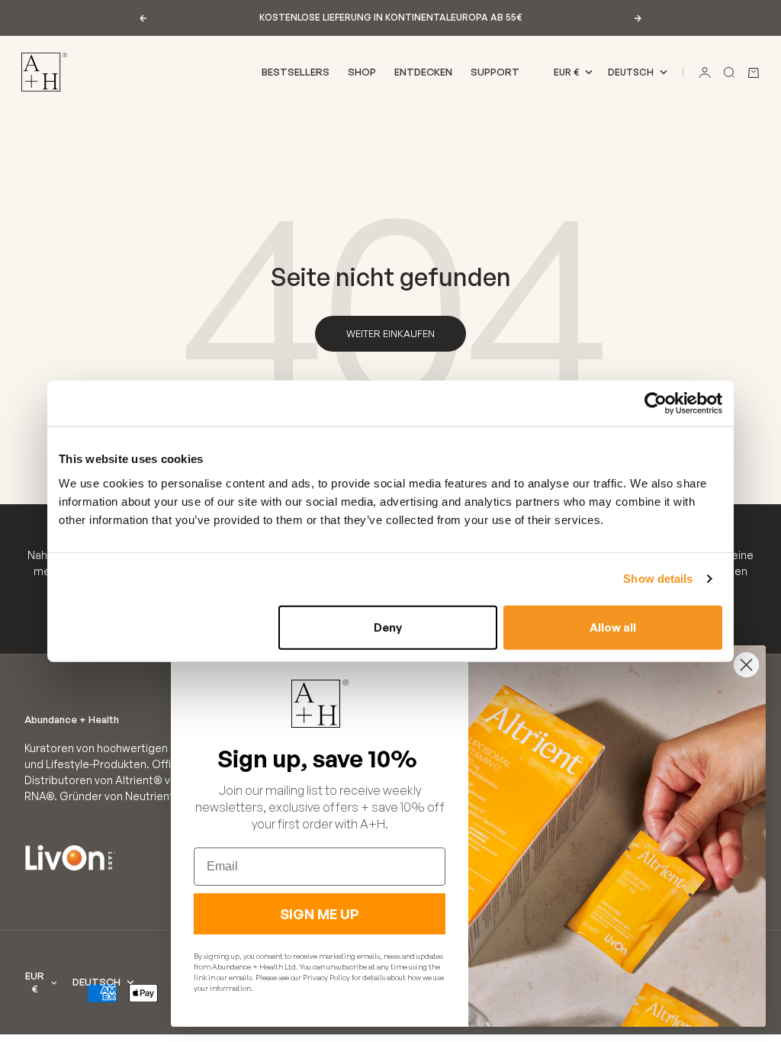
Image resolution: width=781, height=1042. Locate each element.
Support (495, 72)
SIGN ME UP (319, 913)
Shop (362, 72)
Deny (388, 626)
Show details (658, 578)
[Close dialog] (746, 664)
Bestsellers (295, 72)
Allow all (613, 626)
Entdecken (423, 72)
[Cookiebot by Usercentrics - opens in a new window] (655, 403)
